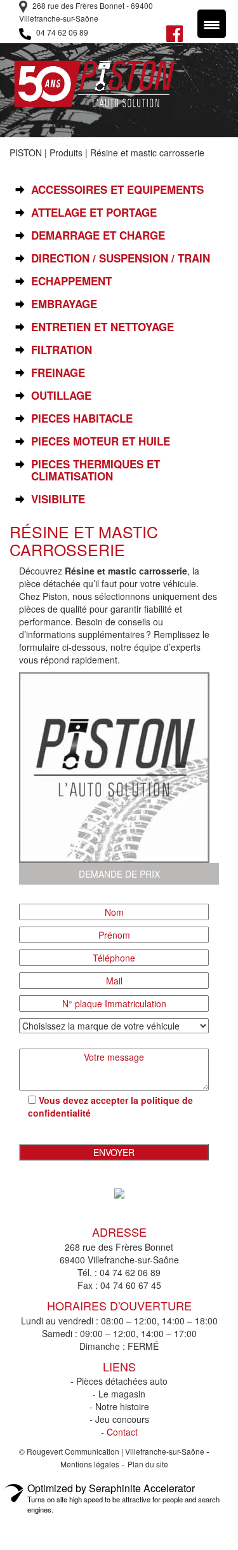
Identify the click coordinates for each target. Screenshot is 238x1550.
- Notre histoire (119, 1406)
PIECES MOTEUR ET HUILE (100, 441)
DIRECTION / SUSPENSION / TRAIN (120, 258)
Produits (66, 152)
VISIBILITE (58, 499)
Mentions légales (89, 1463)
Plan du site (148, 1463)
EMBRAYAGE (64, 304)
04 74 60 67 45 (130, 1285)
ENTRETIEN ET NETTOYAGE (102, 327)
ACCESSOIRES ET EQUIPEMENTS (117, 190)
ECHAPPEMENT (71, 281)
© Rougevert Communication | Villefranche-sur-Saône (112, 1451)
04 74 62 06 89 (61, 32)
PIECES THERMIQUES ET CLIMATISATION (95, 470)
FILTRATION (61, 350)
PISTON (26, 152)
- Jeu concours (119, 1419)
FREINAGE (58, 373)
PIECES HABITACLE (82, 418)
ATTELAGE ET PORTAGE (94, 213)
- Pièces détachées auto (119, 1381)
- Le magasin (119, 1393)
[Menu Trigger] (211, 24)
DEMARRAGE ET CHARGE (98, 235)
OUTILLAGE (61, 396)
